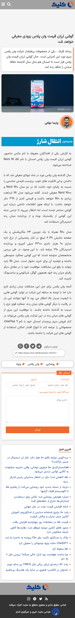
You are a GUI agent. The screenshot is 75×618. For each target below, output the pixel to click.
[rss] (46, 599)
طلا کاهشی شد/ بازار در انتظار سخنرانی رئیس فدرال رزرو (39, 479)
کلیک (19, 605)
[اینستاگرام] (28, 599)
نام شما (65, 379)
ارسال (37, 430)
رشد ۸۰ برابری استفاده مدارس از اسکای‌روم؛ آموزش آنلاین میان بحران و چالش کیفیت (40, 514)
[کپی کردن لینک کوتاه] (37, 353)
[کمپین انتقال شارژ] (37, 141)
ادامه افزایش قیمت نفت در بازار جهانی (46, 507)
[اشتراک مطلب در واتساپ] (20, 346)
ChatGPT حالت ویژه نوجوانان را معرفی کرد (43, 543)
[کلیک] (63, 4)
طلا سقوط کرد (60, 549)
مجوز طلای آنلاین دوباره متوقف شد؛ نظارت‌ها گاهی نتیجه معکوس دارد (39, 530)
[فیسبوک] (26, 346)
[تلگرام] (39, 346)
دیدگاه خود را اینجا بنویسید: (54, 392)
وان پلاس (34, 364)
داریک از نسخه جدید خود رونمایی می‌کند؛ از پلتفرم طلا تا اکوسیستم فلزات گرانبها (37, 489)
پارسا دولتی (51, 123)
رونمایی (51, 364)
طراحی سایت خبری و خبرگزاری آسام (33, 612)
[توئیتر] (32, 346)
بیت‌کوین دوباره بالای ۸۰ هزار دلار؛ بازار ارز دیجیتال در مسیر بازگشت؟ (37, 460)
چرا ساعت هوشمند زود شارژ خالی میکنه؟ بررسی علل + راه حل (37, 557)
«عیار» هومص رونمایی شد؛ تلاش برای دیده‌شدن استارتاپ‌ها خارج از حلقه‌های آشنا (41, 499)
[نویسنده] (67, 122)
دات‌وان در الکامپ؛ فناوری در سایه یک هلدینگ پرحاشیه (37, 570)
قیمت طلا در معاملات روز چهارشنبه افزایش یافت (40, 522)
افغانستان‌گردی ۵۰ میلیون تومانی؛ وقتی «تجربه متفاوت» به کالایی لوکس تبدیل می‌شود (37, 469)
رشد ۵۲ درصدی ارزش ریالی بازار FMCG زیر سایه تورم (37, 564)
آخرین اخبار (65, 449)
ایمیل (33, 379)
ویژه (19, 364)
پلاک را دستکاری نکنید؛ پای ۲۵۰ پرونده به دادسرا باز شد (36, 538)
